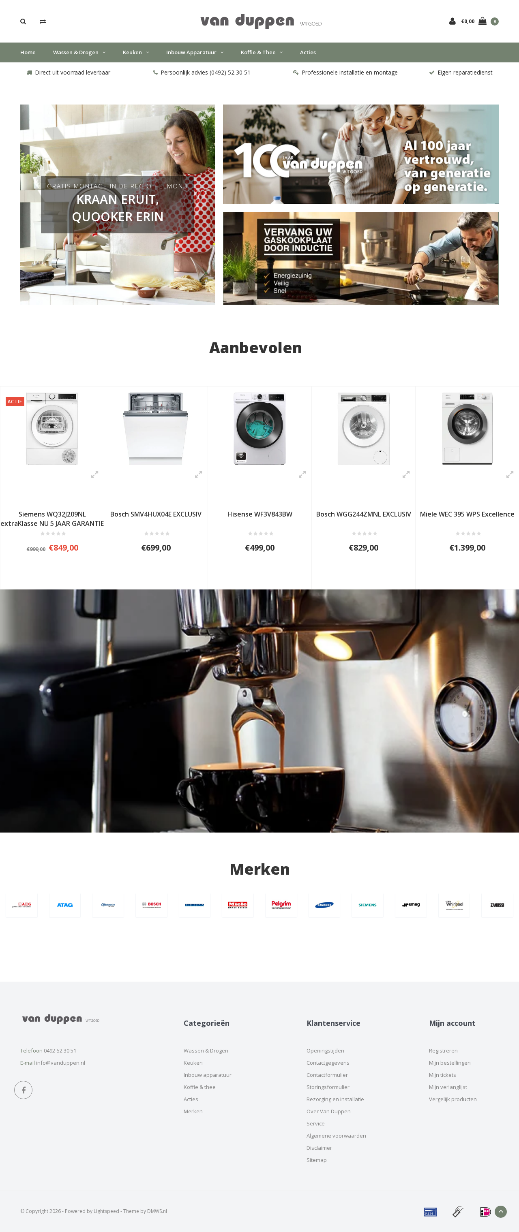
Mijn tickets (442, 1074)
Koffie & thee (258, 52)
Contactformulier (327, 1074)
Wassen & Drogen (76, 52)
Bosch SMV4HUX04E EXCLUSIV (52, 514)
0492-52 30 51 (60, 1050)
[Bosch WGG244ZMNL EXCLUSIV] (259, 429)
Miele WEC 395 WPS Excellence (363, 514)
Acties (308, 52)
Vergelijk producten (453, 1099)
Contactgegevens (328, 1062)
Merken (259, 868)
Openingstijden (325, 1050)
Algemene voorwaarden (336, 1135)
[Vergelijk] (43, 21)
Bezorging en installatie (335, 1099)
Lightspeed (106, 1211)
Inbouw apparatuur (191, 52)
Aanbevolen (255, 347)
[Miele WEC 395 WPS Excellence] (363, 429)
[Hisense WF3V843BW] (156, 429)
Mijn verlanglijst (448, 1087)
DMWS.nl (157, 1211)
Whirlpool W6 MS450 (467, 514)
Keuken (132, 52)
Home (28, 52)
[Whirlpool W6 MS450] (467, 429)
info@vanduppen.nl (60, 1062)
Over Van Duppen (329, 1111)
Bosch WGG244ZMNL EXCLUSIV (259, 514)
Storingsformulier (328, 1087)
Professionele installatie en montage (350, 72)
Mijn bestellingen (450, 1062)
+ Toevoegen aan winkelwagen (49, 579)
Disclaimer (319, 1147)
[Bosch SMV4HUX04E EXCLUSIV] (52, 429)
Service (316, 1123)
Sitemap (317, 1160)
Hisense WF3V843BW (156, 514)
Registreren (443, 1050)
